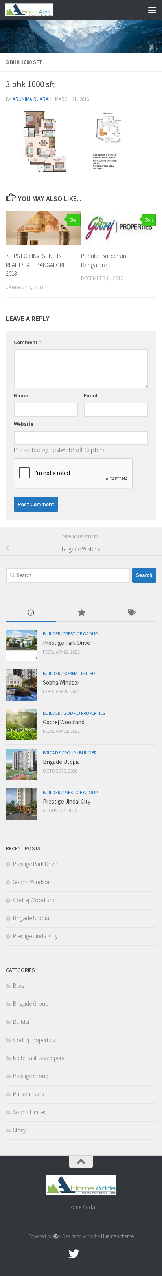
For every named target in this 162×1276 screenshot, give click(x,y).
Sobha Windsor (61, 682)
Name (21, 395)
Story (19, 1130)
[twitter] (73, 1254)
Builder (51, 634)
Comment (27, 342)
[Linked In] (102, 1254)
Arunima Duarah (32, 99)
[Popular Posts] (81, 613)
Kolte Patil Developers (38, 1058)
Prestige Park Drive (66, 642)
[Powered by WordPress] (56, 1236)
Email (91, 395)
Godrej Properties (84, 713)
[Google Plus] (88, 1254)
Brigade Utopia (61, 761)
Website (23, 423)
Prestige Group (80, 634)
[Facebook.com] (59, 1254)
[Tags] (131, 613)
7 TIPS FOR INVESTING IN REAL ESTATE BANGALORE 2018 (36, 264)
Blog (18, 985)
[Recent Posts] (31, 613)
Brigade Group (59, 753)
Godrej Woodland (64, 722)
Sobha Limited (79, 673)
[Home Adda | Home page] (36, 9)
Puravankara (28, 1094)
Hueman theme (117, 1236)
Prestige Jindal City (66, 801)
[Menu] (152, 10)
